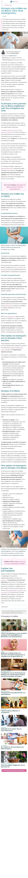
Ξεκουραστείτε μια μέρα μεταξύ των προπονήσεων (13, 693)
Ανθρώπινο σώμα (8, 5)
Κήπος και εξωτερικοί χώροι (7, 763)
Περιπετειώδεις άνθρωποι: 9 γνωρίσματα (10, 711)
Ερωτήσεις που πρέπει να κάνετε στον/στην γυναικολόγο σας (16, 187)
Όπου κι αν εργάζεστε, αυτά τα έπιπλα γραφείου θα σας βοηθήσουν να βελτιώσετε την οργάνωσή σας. (14, 635)
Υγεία (2, 5)
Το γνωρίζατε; (4, 745)
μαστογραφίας (8, 305)
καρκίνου (3, 580)
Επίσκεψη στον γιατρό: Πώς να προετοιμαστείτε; (11, 729)
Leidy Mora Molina (14, 53)
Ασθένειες (3, 727)
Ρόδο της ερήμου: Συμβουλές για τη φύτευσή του (13, 766)
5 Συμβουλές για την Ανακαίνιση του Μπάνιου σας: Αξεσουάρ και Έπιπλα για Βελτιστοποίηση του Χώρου (13, 674)
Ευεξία (2, 651)
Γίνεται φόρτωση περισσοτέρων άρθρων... (14, 770)
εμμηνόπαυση (11, 316)
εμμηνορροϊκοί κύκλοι (7, 168)
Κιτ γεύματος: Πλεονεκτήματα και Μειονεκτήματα (12, 747)
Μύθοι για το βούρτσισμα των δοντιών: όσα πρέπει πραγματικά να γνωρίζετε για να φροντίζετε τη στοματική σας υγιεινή (13, 654)
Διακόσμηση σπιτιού (5, 631)
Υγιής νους (3, 709)
